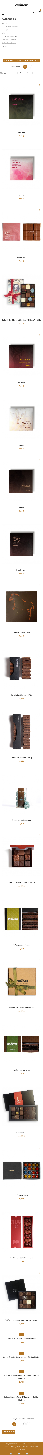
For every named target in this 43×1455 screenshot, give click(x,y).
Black (21, 508)
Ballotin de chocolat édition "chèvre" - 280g (21, 320)
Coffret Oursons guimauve (21, 1258)
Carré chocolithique (21, 633)
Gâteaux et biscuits (9, 40)
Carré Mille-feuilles (9, 36)
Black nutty (21, 570)
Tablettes (5, 33)
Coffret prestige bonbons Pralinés (21, 1339)
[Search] (34, 12)
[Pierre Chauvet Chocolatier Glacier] (21, 5)
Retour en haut (8, 1432)
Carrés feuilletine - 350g (21, 758)
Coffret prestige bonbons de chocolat (21, 1320)
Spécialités (6, 30)
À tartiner (5, 23)
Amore (21, 195)
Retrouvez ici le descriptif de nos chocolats (21, 60)
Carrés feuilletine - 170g (21, 695)
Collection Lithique (9, 43)
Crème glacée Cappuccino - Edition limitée (21, 1357)
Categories (9, 19)
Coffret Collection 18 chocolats (21, 883)
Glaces (4, 46)
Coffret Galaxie (21, 1195)
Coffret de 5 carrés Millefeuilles (21, 1008)
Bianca (21, 445)
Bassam (21, 383)
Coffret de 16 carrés (21, 945)
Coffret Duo (21, 1133)
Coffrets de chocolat (10, 27)
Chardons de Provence (21, 820)
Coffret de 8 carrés (21, 1070)
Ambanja (21, 132)
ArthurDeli (21, 258)
